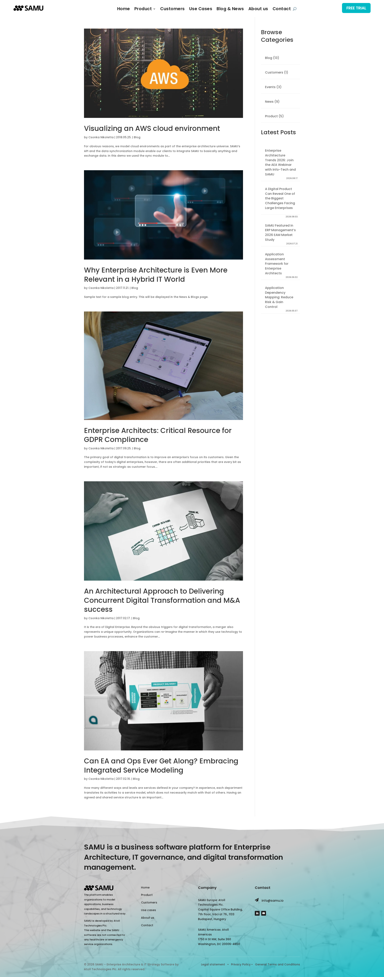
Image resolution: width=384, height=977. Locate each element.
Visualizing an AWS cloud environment (152, 128)
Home (123, 9)
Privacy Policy (241, 964)
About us (258, 9)
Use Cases (200, 9)
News (269, 101)
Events (270, 87)
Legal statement (213, 964)
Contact (282, 9)
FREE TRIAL (356, 8)
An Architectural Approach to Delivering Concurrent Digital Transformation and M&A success (162, 600)
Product (143, 9)
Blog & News (230, 9)
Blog (137, 137)
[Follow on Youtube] (263, 913)
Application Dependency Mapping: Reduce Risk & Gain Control (279, 297)
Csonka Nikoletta (101, 137)
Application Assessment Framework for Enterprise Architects (276, 264)
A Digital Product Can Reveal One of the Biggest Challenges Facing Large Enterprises (280, 198)
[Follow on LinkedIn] (257, 913)
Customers (172, 9)
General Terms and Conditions (277, 964)
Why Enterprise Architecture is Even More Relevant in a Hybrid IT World (155, 274)
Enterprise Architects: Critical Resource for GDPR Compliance (158, 435)
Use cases (148, 910)
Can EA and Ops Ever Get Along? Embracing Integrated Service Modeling (161, 765)
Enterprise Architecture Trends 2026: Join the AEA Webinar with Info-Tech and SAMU (280, 162)
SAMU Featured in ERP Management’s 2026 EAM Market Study (280, 232)
